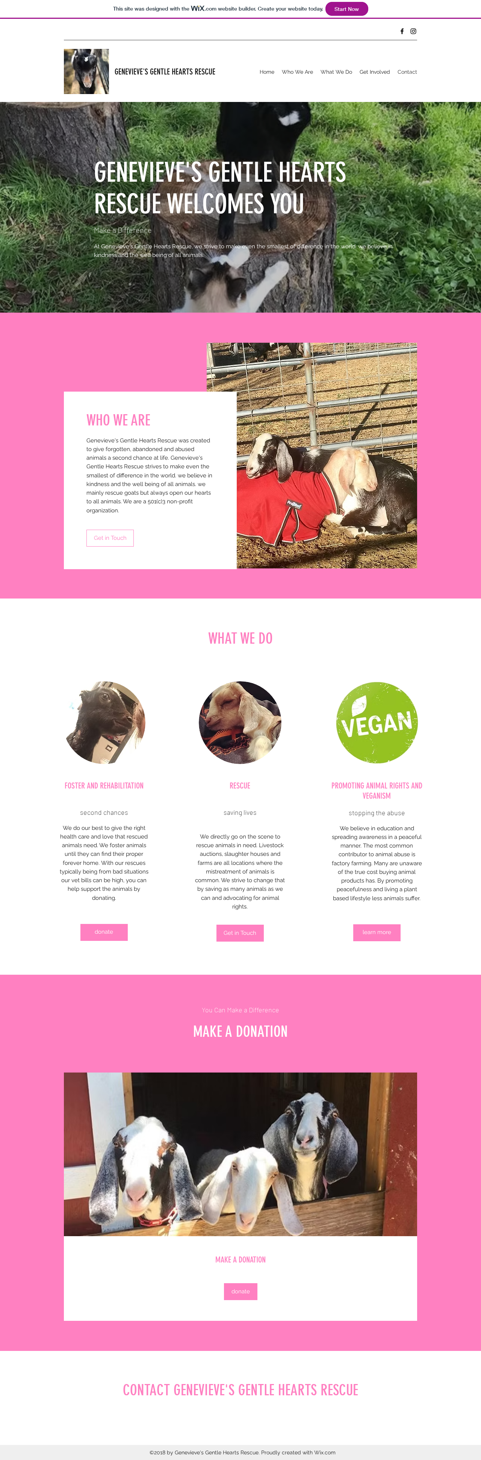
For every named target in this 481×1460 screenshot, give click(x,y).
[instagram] (413, 31)
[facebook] (402, 31)
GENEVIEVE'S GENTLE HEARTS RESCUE (165, 72)
